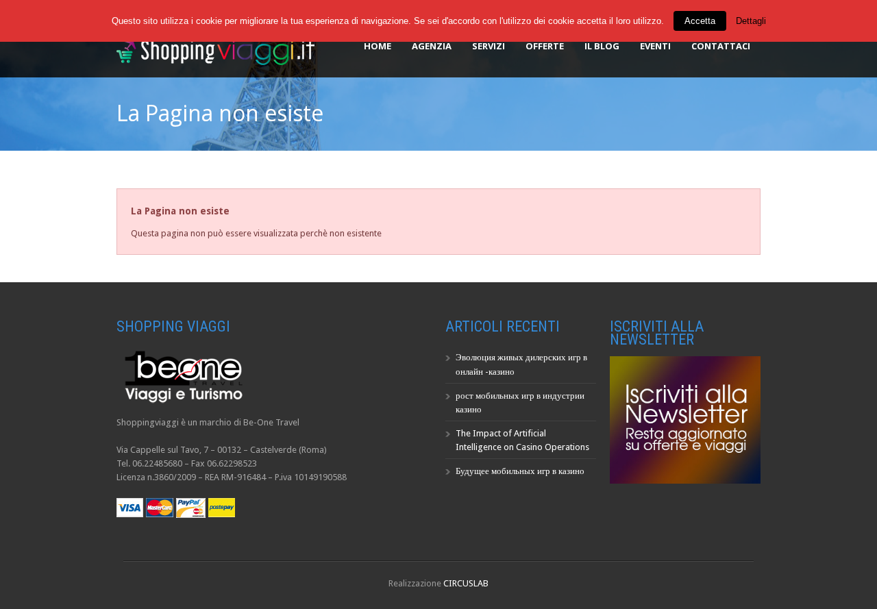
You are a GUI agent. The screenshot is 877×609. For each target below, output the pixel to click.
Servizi (488, 46)
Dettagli (751, 21)
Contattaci (720, 46)
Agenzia (432, 46)
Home (377, 46)
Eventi (655, 46)
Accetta (699, 21)
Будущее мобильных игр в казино (520, 471)
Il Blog (601, 46)
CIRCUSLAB (466, 583)
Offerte (545, 46)
